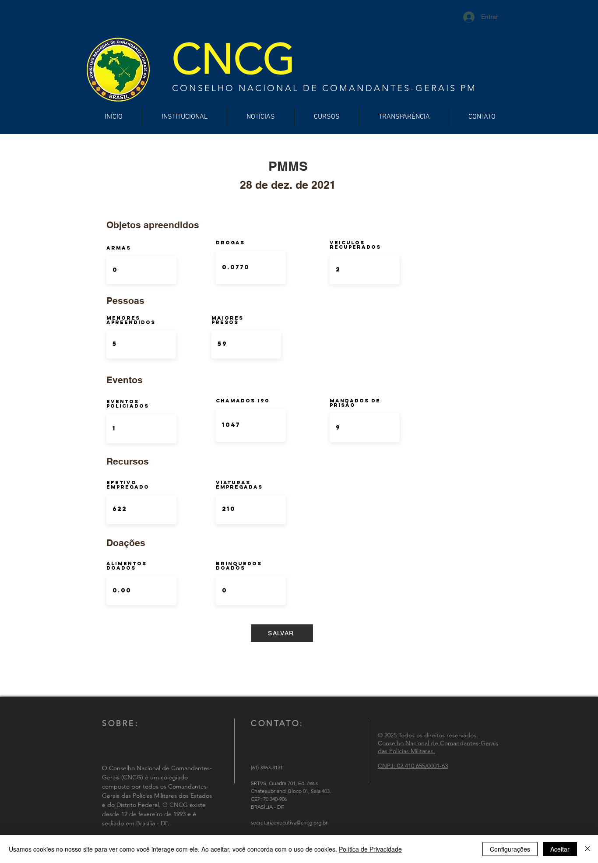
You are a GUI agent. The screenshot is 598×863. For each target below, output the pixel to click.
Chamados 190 (243, 400)
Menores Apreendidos (130, 320)
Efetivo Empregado (127, 484)
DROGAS (230, 242)
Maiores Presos (227, 320)
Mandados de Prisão (355, 402)
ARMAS (118, 248)
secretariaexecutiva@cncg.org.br (289, 822)
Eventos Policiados (127, 403)
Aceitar (560, 849)
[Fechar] (587, 849)
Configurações (510, 849)
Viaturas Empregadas (239, 484)
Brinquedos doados (239, 565)
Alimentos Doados (126, 565)
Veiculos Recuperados (355, 244)
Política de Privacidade (370, 849)
